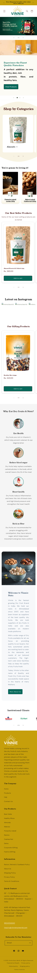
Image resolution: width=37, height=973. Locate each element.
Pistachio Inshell (10, 831)
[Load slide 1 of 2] (17, 97)
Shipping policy (25, 966)
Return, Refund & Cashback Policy (17, 865)
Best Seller (8, 814)
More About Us (15, 692)
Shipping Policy (10, 873)
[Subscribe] (29, 942)
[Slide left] (14, 156)
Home (6, 789)
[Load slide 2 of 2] (19, 97)
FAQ (5, 797)
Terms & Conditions (11, 881)
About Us (7, 869)
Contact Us (8, 801)
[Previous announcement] (4, 2)
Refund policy (13, 966)
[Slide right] (23, 156)
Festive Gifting (9, 852)
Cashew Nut (8, 839)
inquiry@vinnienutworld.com (15, 928)
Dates (6, 843)
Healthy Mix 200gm (10, 375)
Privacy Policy (9, 877)
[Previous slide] (14, 37)
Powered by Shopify (13, 963)
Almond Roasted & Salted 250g (14, 268)
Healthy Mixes (9, 818)
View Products (11, 87)
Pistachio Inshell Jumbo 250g (10, 200)
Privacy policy (25, 963)
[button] (4, 11)
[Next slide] (23, 37)
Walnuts (7, 827)
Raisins (6, 835)
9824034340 (9, 923)
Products (7, 793)
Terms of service (19, 969)
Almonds (11, 147)
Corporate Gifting (11, 848)
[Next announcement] (33, 2)
